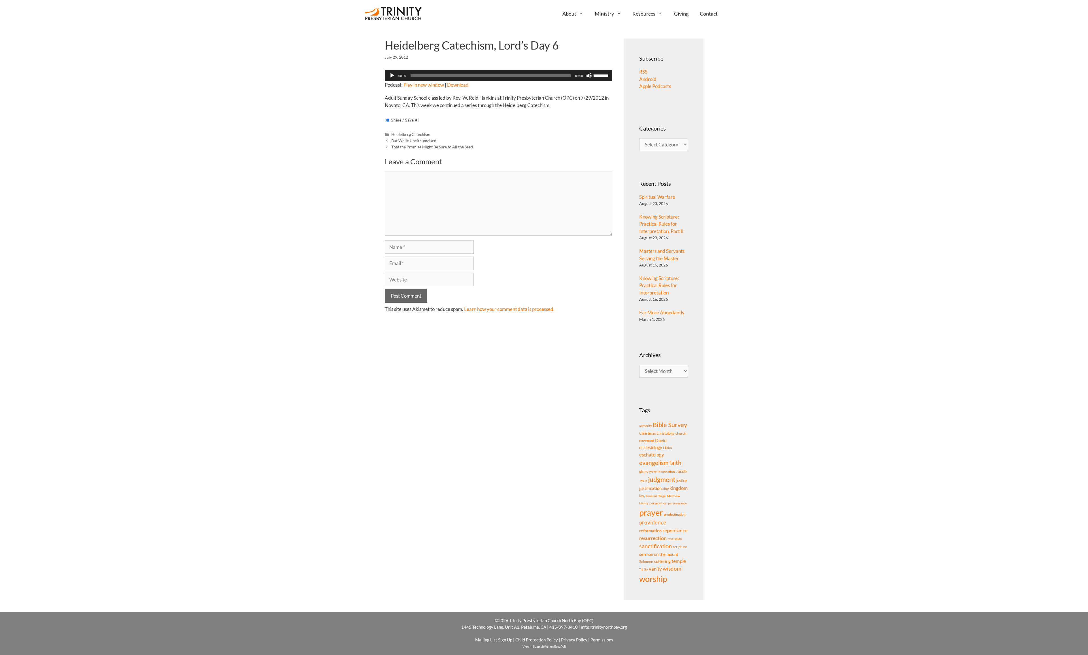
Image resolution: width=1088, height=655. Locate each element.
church (680, 433)
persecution (658, 503)
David (661, 440)
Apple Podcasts (655, 86)
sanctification (655, 546)
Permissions (601, 639)
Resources (643, 13)
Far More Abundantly (662, 312)
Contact (709, 13)
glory (643, 471)
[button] (583, 13)
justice (681, 480)
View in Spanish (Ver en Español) (544, 646)
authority (645, 426)
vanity (655, 569)
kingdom (679, 488)
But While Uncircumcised (413, 140)
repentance (674, 530)
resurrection (653, 538)
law (642, 495)
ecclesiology (650, 447)
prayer (651, 512)
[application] (499, 75)
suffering (662, 561)
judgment (661, 479)
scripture (680, 547)
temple (679, 561)
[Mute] (589, 75)
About (569, 13)
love (649, 496)
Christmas (647, 433)
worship (653, 579)
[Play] (392, 75)
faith (675, 462)
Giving (681, 13)
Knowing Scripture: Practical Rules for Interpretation (659, 285)
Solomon (646, 561)
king (665, 489)
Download (458, 85)
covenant (646, 440)
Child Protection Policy (536, 639)
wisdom (672, 569)
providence (652, 522)
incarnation (666, 472)
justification (650, 488)
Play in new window (423, 85)
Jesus (643, 481)
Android (647, 79)
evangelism (653, 462)
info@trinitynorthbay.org (604, 627)
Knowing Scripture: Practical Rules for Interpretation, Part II (661, 224)
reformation (650, 530)
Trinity (643, 569)
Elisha (667, 448)
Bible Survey (670, 424)
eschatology (651, 455)
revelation (675, 539)
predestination (675, 514)
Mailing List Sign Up (493, 639)
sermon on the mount (658, 554)
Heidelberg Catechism (410, 134)
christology (666, 433)
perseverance (677, 503)
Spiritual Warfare (657, 197)
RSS (643, 72)
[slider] (601, 75)
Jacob (681, 471)
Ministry (604, 13)
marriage (659, 496)
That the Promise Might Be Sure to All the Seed (432, 146)
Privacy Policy (574, 639)
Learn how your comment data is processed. (509, 309)
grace (653, 471)
